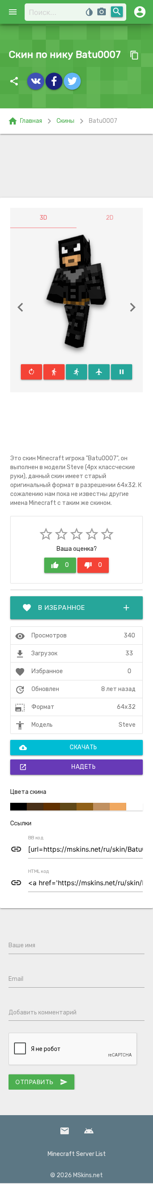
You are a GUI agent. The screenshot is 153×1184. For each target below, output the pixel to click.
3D (43, 217)
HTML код (38, 872)
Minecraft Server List (77, 1154)
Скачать (58, 747)
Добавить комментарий (42, 1012)
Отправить (41, 1082)
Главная (25, 121)
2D (109, 217)
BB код (35, 838)
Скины (65, 121)
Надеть (57, 767)
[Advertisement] (76, 166)
